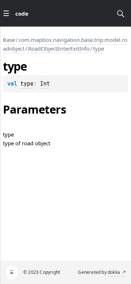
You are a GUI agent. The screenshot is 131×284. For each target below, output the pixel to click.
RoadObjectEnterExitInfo (59, 48)
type (98, 48)
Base (9, 39)
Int (45, 83)
